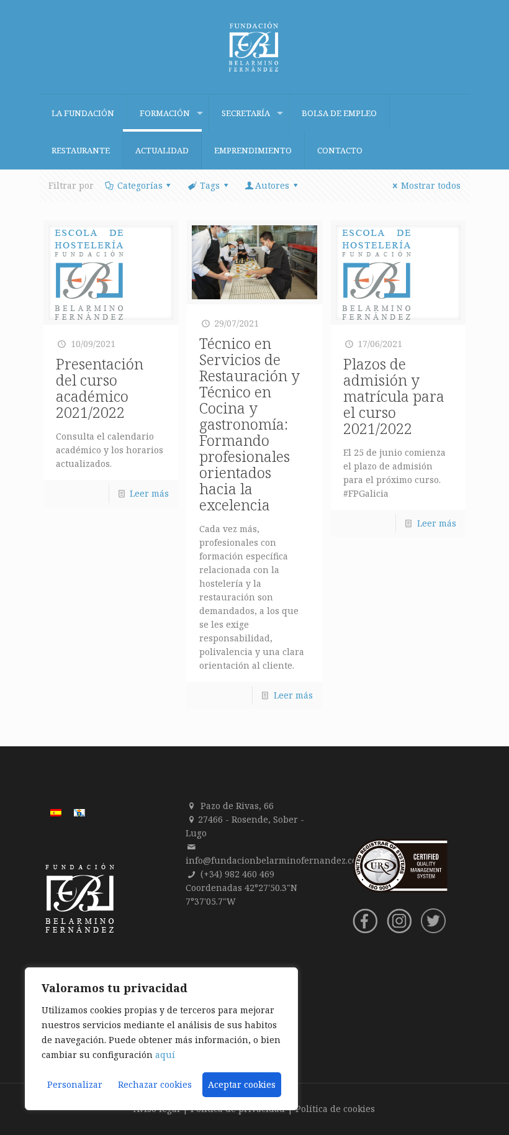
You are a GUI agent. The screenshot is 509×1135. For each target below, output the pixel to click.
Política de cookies (335, 1109)
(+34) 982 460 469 (237, 874)
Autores (272, 185)
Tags (210, 185)
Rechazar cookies (155, 1084)
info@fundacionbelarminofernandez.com (275, 860)
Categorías (140, 185)
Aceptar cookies (242, 1084)
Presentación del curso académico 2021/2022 (99, 387)
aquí (165, 1054)
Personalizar (74, 1084)
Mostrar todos (431, 185)
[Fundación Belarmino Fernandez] (254, 47)
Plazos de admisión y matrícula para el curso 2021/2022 (393, 395)
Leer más (149, 493)
